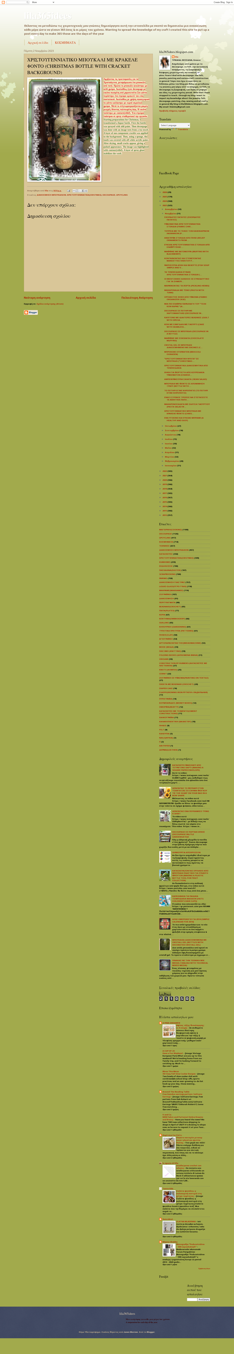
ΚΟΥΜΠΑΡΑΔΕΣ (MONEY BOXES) (175, 703)
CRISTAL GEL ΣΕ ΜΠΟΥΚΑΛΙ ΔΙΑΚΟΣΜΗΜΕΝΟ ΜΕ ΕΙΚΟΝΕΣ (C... (183, 346)
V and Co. (167, 1114)
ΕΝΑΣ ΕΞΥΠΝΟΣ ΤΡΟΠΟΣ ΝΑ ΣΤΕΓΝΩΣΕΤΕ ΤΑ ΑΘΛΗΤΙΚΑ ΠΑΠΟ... (186, 398)
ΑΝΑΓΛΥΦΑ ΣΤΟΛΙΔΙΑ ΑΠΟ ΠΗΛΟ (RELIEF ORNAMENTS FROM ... (184, 239)
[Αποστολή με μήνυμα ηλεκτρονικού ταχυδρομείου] (74, 190)
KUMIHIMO (164, 562)
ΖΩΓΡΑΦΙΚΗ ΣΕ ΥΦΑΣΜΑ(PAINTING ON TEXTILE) (184, 678)
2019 (165, 484)
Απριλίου (170, 452)
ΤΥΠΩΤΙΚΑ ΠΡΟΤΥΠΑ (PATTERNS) (176, 631)
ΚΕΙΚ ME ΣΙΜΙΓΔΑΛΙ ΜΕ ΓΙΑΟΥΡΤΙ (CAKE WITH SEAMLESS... (184, 325)
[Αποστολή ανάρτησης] (68, 190)
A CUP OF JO (169, 1051)
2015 (165, 502)
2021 (165, 475)
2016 (165, 497)
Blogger (151, 1332)
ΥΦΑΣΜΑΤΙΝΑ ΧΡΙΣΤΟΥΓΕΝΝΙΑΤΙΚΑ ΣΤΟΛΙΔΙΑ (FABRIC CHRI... (182, 225)
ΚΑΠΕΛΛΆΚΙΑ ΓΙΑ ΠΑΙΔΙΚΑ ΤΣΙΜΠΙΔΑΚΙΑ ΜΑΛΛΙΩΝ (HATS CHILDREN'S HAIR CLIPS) (187, 898)
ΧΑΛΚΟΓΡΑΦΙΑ (166, 717)
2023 (165, 205)
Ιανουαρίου (171, 465)
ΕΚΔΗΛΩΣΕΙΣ (166, 566)
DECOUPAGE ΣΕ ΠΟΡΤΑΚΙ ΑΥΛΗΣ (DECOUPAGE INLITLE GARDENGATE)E (188, 834)
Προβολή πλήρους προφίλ (172, 111)
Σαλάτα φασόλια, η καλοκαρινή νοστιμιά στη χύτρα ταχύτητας (189, 1193)
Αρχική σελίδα (38, 42)
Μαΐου (168, 448)
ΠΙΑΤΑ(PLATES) (167, 610)
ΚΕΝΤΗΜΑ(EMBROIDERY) (172, 618)
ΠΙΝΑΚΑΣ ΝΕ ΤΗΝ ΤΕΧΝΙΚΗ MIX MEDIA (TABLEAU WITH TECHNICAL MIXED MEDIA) (190, 962)
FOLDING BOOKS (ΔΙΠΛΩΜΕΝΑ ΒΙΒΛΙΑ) (178, 655)
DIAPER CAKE (166, 688)
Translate (183, 129)
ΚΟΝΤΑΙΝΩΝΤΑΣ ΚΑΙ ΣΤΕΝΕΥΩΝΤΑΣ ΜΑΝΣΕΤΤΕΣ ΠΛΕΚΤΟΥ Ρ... (182, 259)
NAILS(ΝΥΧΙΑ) (166, 738)
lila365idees (47, 15)
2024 (165, 201)
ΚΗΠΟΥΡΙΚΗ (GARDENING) (172, 627)
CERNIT (163, 673)
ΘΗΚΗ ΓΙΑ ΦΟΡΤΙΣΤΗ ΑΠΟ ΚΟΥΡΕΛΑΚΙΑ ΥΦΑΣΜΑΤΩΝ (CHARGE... (184, 373)
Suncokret (168, 1219)
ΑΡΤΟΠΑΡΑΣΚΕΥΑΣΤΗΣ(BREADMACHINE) (180, 643)
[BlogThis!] (77, 190)
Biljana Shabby (170, 1242)
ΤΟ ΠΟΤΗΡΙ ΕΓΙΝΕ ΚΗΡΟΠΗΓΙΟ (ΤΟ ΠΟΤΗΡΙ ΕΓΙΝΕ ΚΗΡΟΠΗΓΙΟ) (186, 391)
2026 (165, 192)
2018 (165, 489)
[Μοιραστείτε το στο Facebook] (83, 190)
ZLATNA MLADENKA (186, 1221)
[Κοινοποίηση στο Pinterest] (86, 190)
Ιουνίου (169, 443)
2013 (165, 510)
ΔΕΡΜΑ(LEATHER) (168, 750)
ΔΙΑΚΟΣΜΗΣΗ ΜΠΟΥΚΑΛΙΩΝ (51, 195)
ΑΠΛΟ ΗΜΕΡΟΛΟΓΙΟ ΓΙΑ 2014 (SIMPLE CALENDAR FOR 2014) (190, 920)
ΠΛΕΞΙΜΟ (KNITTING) (170, 651)
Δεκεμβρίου (171, 209)
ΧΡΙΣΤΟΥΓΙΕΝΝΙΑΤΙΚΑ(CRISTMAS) (84, 195)
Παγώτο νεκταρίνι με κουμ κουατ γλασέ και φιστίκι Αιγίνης (189, 1140)
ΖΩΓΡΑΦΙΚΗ (165, 594)
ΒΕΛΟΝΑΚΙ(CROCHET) (170, 606)
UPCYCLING (122, 195)
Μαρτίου (170, 457)
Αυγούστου (171, 434)
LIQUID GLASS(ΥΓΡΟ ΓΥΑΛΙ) (173, 586)
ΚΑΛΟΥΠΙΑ (164, 733)
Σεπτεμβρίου (172, 430)
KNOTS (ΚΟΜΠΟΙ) (168, 669)
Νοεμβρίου (171, 213)
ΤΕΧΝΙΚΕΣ (164, 546)
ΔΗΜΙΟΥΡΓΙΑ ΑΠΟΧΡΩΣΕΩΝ (186, 852)
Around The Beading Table (176, 1092)
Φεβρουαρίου (172, 461)
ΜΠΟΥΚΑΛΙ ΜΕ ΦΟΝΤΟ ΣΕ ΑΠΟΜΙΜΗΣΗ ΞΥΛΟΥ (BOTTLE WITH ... (184, 384)
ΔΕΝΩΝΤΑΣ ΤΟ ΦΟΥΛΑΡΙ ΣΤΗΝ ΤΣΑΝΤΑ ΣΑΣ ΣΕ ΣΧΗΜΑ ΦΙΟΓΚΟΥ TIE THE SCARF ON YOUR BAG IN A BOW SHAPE (189, 792)
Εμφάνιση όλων (204, 1268)
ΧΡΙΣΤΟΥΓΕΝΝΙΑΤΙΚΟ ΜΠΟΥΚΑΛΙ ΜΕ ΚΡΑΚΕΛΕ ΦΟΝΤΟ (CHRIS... (182, 412)
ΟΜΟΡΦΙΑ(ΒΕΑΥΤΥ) (169, 707)
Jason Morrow (131, 1332)
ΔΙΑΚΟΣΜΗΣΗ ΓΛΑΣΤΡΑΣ (172, 582)
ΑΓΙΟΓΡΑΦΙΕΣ (166, 639)
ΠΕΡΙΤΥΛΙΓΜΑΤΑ (167, 602)
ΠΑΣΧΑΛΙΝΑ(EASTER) (170, 570)
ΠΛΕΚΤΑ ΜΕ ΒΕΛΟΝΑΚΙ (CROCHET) (176, 684)
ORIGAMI (163, 659)
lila (176, 57)
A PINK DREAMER (171, 1023)
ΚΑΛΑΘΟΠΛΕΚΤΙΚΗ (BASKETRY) (175, 721)
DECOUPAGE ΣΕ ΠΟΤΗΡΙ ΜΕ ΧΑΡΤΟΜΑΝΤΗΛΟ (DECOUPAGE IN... (183, 311)
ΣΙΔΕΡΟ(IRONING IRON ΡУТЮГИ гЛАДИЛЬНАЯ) (183, 692)
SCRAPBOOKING (167, 574)
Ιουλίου (169, 439)
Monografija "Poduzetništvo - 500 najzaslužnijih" (190, 1245)
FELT (161, 729)
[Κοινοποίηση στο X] (80, 190)
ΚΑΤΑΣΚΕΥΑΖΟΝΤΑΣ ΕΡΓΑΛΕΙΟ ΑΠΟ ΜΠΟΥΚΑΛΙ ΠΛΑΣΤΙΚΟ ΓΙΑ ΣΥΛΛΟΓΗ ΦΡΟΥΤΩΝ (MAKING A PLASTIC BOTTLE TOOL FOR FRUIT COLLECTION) (190, 875)
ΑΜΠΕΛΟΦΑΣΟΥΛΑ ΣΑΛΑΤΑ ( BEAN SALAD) (185, 379)
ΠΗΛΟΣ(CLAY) (166, 635)
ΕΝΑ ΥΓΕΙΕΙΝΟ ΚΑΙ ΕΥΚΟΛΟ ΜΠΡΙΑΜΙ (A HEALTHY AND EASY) (184, 419)
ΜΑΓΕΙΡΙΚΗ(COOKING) (170, 529)
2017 (165, 493)
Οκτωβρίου (171, 426)
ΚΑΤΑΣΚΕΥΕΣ (166, 554)
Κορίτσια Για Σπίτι (172, 1135)
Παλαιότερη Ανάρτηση (137, 297)
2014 (165, 506)
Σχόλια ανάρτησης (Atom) (50, 304)
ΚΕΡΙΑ (162, 614)
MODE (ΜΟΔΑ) (166, 647)
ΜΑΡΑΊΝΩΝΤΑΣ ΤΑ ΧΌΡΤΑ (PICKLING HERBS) (186, 285)
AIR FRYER (164, 746)
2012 (165, 515)
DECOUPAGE (109, 195)
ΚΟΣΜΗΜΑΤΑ (65, 42)
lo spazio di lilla (170, 1163)
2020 (165, 480)
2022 (165, 471)
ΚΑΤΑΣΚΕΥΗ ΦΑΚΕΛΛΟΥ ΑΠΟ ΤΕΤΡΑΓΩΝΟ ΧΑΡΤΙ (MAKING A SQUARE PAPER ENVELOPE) (187, 767)
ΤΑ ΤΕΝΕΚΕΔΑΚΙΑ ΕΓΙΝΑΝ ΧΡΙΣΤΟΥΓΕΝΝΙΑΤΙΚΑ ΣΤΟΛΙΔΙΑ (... (183, 273)
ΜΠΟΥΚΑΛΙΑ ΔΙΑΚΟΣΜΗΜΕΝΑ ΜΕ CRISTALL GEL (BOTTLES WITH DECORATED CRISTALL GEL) (189, 942)
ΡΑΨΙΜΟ (163, 578)
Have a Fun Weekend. (173, 1053)
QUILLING (164, 622)
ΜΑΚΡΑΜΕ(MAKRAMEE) (171, 590)
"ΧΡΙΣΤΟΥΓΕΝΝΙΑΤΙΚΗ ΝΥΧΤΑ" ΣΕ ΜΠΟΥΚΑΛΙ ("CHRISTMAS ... (181, 359)
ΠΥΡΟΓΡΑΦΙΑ (165, 699)
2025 (165, 196)
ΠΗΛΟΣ (162, 725)
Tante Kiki (168, 1188)
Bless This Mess (171, 1071)
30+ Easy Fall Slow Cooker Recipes (179, 1074)
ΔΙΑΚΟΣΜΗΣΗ (166, 598)
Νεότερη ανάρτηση (37, 297)
